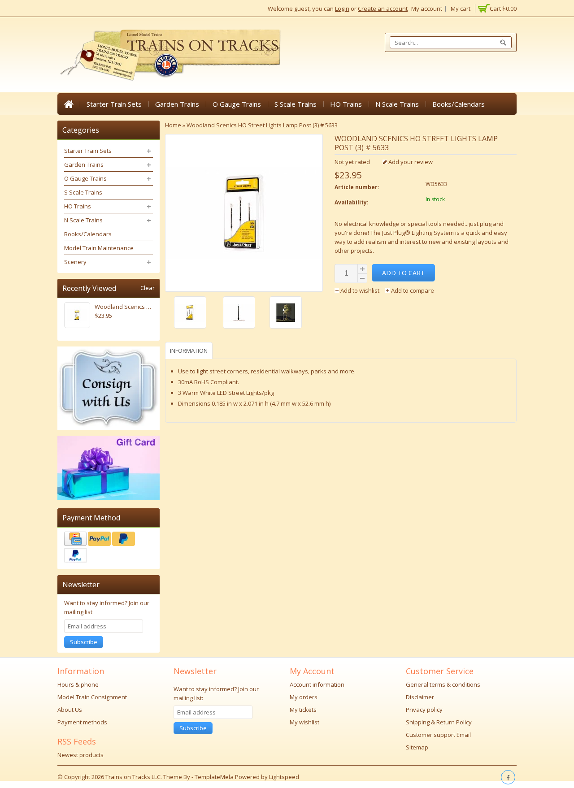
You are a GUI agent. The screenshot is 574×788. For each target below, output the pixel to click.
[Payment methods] (108, 548)
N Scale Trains (397, 104)
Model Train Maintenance (99, 248)
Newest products (80, 755)
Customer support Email (438, 735)
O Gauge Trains (237, 104)
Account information (317, 684)
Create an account (383, 8)
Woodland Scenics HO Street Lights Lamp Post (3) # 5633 (262, 125)
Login (342, 8)
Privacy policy (424, 710)
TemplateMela (215, 777)
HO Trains (346, 104)
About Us (69, 710)
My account (426, 8)
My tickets (303, 710)
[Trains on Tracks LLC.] (169, 55)
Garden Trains (177, 104)
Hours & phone (78, 684)
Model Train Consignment (92, 697)
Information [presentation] (189, 350)
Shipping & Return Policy (439, 722)
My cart (460, 8)
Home (68, 104)
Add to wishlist (360, 290)
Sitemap (417, 747)
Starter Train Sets (114, 104)
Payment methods (82, 722)
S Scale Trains (295, 104)
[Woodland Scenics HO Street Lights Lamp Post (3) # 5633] (196, 313)
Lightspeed (284, 777)
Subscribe (83, 642)
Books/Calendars (458, 104)
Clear (147, 288)
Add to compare (412, 290)
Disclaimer (420, 697)
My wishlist (304, 722)
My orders (303, 697)
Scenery (75, 262)
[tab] (190, 350)
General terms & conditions (443, 684)
